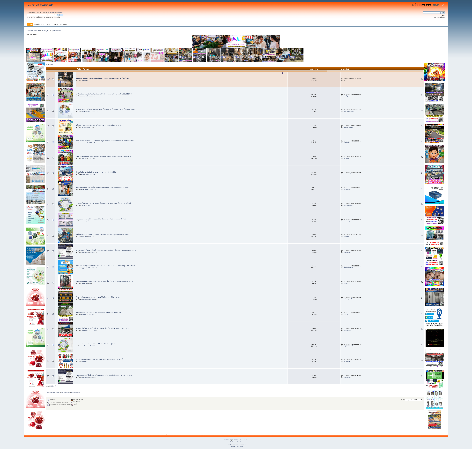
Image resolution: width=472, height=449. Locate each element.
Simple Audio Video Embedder (237, 444)
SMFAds (232, 442)
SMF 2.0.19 (227, 440)
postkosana (84, 80)
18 (94, 96)
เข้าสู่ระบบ (51, 12)
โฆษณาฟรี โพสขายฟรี (39, 5)
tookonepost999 (86, 299)
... (54, 64)
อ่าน (316, 69)
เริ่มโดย (86, 69)
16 (93, 158)
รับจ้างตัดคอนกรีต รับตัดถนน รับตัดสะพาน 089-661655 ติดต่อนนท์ (98, 313)
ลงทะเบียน (60, 12)
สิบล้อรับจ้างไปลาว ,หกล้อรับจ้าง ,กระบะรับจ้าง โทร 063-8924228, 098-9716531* (103, 328)
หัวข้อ (79, 69)
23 (95, 330)
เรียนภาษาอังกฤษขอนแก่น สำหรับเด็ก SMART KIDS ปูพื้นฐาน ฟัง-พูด (99, 125)
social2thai (84, 361)
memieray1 (84, 283)
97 (55, 64)
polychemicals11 (86, 346)
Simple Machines (245, 440)
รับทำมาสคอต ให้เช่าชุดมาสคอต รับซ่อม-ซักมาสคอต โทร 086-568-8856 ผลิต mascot (104, 156)
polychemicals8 (85, 205)
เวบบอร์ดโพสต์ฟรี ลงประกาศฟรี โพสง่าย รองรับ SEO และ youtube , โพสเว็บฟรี (102, 78)
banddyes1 (84, 96)
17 (94, 143)
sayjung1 (84, 314)
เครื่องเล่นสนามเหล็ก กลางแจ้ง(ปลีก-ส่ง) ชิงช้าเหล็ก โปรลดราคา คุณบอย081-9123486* (105, 141)
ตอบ (311, 69)
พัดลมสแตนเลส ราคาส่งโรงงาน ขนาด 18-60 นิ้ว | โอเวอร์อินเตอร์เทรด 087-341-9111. (104, 281)
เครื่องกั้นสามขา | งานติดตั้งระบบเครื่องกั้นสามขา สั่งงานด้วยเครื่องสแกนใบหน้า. (103, 188)
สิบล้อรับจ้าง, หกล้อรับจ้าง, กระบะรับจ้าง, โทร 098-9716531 (96, 172)
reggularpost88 (85, 127)
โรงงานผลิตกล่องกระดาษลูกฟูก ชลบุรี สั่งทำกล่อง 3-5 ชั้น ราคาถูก (98, 297)
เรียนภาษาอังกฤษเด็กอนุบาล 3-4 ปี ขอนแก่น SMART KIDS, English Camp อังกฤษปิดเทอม (105, 266)
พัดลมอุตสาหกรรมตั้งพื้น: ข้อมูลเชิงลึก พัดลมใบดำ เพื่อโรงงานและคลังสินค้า (101, 219)
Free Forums (240, 442)
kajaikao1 (84, 236)
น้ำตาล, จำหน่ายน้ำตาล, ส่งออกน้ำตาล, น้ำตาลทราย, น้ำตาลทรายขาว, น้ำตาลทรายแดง (105, 109)
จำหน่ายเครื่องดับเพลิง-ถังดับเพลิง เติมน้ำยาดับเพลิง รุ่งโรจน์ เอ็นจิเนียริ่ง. (100, 359)
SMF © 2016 (235, 440)
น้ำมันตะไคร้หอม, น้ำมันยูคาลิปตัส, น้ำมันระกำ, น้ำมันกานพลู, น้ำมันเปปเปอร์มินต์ (103, 203)
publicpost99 (85, 252)
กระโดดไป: (402, 400)
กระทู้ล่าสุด (345, 69)
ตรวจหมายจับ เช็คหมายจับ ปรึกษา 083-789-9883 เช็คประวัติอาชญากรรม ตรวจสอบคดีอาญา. (107, 250)
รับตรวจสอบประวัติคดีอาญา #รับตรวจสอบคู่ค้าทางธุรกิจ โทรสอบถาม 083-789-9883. (104, 375)
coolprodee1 (84, 174)
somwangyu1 (85, 221)
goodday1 (84, 158)
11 (95, 377)
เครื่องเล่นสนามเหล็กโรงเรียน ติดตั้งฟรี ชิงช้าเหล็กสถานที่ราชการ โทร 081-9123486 (104, 94)
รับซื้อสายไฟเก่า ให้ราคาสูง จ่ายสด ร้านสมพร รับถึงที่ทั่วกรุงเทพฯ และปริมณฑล (102, 234)
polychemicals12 (86, 111)
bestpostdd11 (85, 189)
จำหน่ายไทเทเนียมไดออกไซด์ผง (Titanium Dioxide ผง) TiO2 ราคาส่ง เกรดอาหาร (102, 344)
